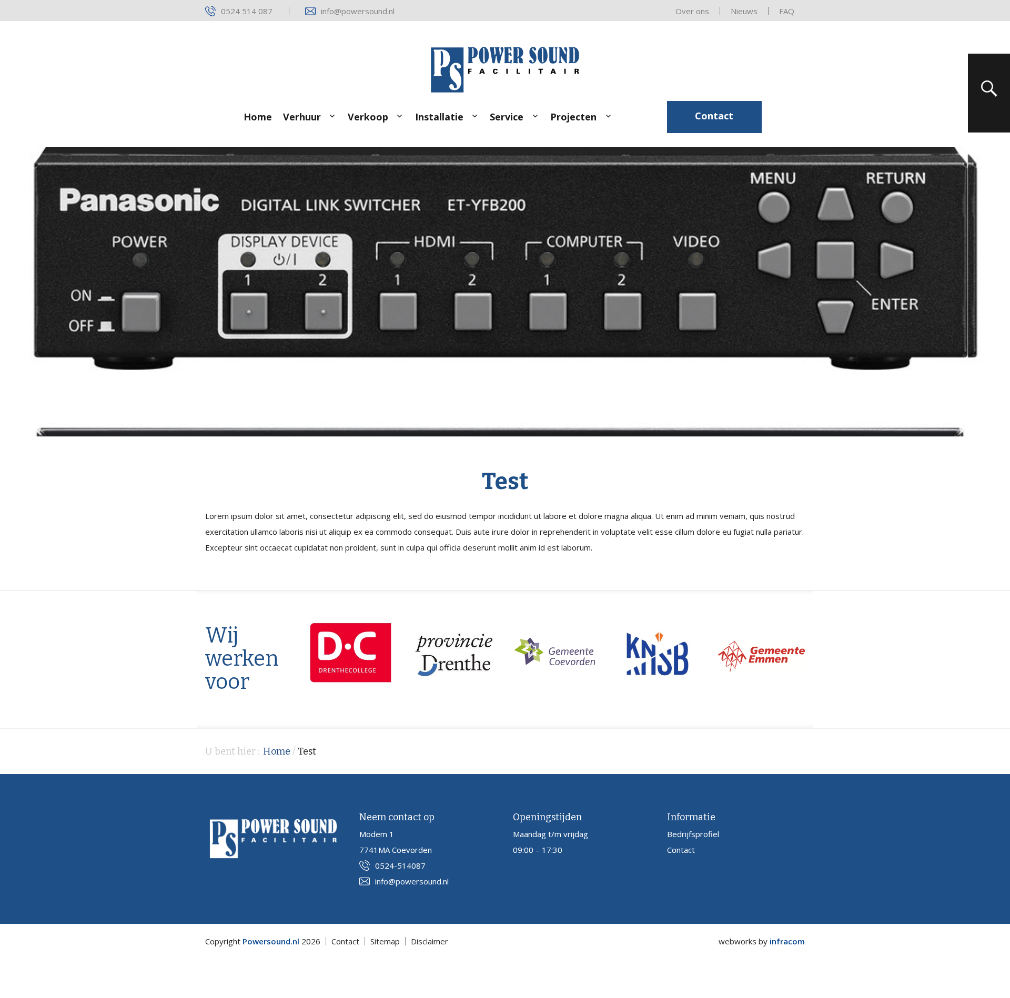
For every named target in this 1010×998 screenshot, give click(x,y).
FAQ (786, 11)
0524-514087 (400, 865)
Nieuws (744, 11)
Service (506, 116)
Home (258, 116)
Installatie (439, 116)
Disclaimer (429, 941)
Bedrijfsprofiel (693, 834)
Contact (714, 115)
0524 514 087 (246, 11)
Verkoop (368, 116)
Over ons (692, 11)
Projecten (573, 116)
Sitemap (385, 941)
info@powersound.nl (358, 11)
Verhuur (302, 116)
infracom (787, 941)
